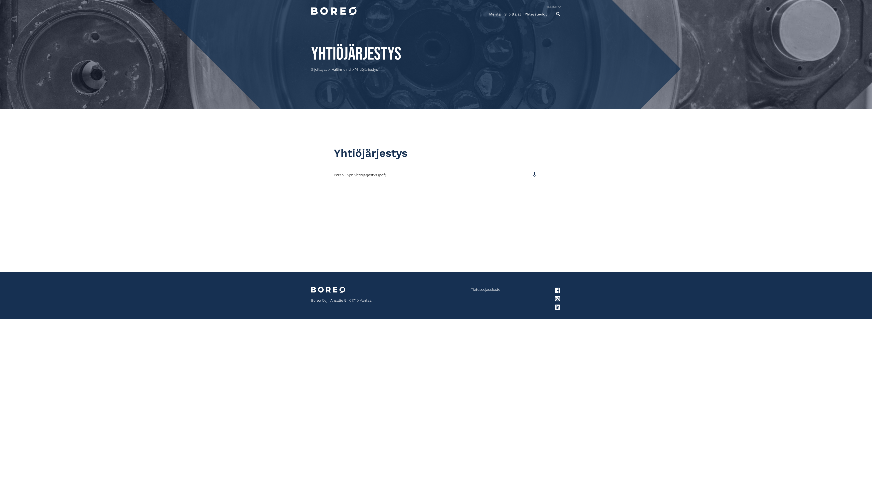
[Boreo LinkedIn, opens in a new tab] (530, 308)
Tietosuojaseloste (485, 289)
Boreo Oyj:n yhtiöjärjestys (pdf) (360, 175)
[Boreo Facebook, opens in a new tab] (530, 291)
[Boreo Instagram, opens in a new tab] (530, 299)
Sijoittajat (512, 14)
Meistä (495, 14)
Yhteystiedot (536, 14)
